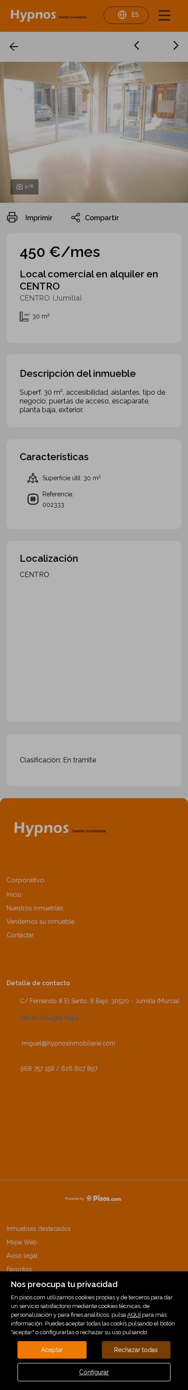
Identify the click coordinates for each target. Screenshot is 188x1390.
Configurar (94, 1372)
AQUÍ (134, 1314)
